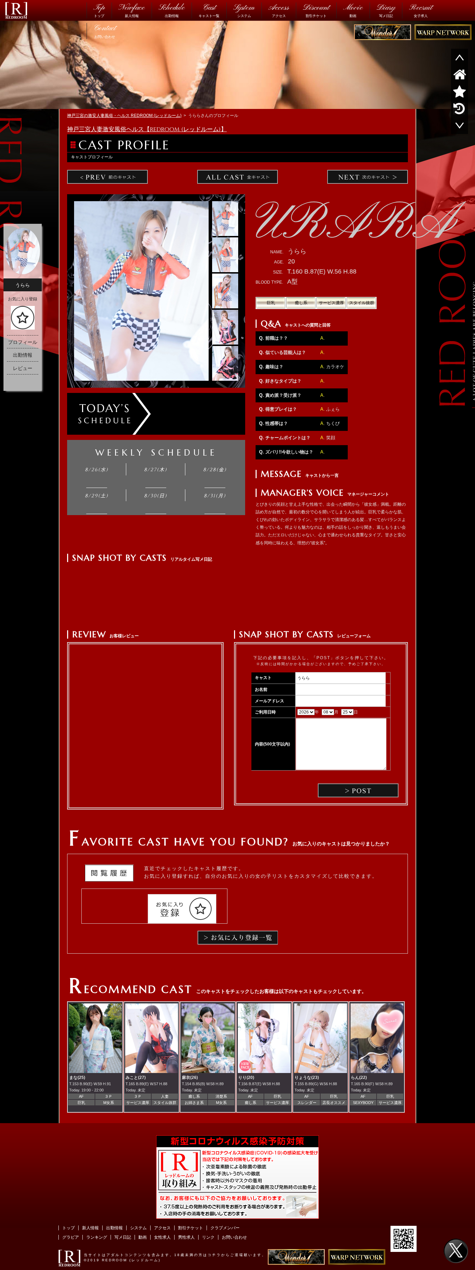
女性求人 (162, 1237)
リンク (208, 1237)
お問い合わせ (105, 30)
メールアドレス (269, 701)
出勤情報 (172, 10)
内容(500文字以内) (272, 744)
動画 (353, 10)
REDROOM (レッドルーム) (131, 1260)
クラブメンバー (225, 1227)
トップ (99, 10)
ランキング (96, 1237)
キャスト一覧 (209, 10)
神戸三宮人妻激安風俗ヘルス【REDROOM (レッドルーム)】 (147, 129)
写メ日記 (386, 10)
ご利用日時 (265, 712)
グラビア (70, 1237)
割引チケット (316, 10)
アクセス (278, 10)
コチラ (214, 1255)
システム (244, 10)
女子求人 (420, 10)
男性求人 (186, 1237)
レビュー (22, 368)
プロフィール (22, 342)
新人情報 (132, 10)
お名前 (261, 689)
